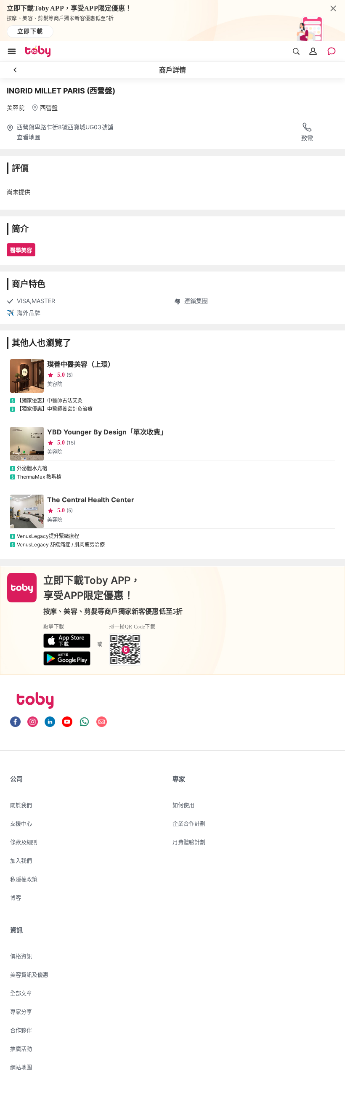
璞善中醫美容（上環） (80, 364)
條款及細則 (23, 842)
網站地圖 (21, 1067)
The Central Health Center (90, 499)
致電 (307, 137)
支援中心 (21, 823)
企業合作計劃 (188, 823)
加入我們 (21, 860)
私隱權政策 (23, 879)
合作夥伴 (21, 1030)
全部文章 (21, 993)
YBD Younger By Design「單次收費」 (107, 432)
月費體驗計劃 (188, 842)
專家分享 (21, 1011)
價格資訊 (21, 956)
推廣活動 (21, 1048)
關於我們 (21, 804)
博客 (15, 897)
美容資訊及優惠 (29, 974)
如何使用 (183, 804)
